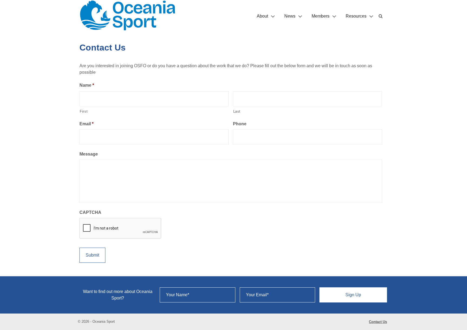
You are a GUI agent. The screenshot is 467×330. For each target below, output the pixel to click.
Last (237, 111)
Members (320, 16)
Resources (356, 16)
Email (86, 124)
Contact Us (378, 322)
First (84, 111)
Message (88, 154)
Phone (239, 124)
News (289, 16)
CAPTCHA (90, 212)
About (262, 16)
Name (86, 85)
